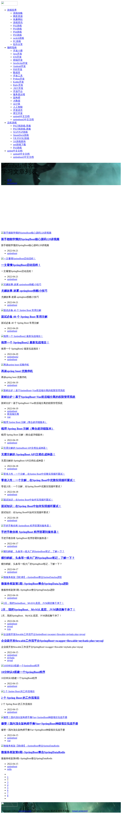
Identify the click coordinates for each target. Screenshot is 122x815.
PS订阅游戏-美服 (22, 125)
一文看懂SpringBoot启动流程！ (21, 264)
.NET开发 (18, 88)
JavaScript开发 (20, 63)
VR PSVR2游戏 (21, 138)
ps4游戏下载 (19, 144)
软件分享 (18, 44)
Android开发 (19, 66)
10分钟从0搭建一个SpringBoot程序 (23, 672)
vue (9, 417)
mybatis (10, 657)
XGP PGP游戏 (20, 132)
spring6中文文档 (21, 116)
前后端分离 (13, 414)
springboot (12, 183)
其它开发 (18, 113)
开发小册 (18, 50)
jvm (9, 629)
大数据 (16, 100)
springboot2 (12, 356)
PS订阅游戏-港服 (22, 129)
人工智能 (18, 107)
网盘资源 (18, 16)
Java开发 (17, 53)
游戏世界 (12, 10)
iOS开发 (17, 57)
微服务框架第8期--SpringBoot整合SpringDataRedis (33, 752)
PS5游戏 (17, 35)
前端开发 (18, 60)
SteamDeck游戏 (21, 135)
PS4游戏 (17, 32)
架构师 (16, 97)
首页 (9, 180)
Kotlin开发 (18, 82)
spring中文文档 (14, 150)
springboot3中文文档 (23, 119)
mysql (10, 626)
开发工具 (18, 75)
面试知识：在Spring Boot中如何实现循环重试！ (31, 506)
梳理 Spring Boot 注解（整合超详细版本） (27, 428)
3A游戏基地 (19, 141)
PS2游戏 (17, 25)
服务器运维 (19, 94)
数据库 (16, 72)
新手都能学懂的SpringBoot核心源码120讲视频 (30, 239)
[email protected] (80, 811)
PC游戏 (17, 41)
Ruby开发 (18, 85)
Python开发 (19, 79)
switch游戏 (18, 38)
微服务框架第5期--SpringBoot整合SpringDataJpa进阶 (35, 583)
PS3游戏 (17, 28)
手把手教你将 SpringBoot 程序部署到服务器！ (30, 531)
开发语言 (18, 110)
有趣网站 (18, 19)
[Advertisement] (61, 209)
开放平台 (18, 91)
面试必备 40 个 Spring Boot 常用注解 (24, 316)
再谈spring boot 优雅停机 (17, 371)
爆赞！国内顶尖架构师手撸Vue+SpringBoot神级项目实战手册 (39, 723)
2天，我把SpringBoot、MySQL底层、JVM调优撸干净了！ (38, 609)
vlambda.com (24, 811)
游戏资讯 (18, 22)
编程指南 (12, 47)
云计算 (16, 104)
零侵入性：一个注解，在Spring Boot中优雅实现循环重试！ (38, 480)
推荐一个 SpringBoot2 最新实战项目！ (25, 342)
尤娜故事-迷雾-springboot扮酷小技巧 (24, 290)
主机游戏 (12, 122)
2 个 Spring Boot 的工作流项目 (20, 697)
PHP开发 (17, 69)
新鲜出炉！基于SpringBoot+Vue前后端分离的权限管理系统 (38, 396)
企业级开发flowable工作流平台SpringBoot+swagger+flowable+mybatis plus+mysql (52, 640)
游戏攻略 (18, 13)
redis (9, 769)
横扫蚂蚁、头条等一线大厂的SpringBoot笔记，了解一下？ (38, 557)
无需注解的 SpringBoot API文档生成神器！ (28, 454)
